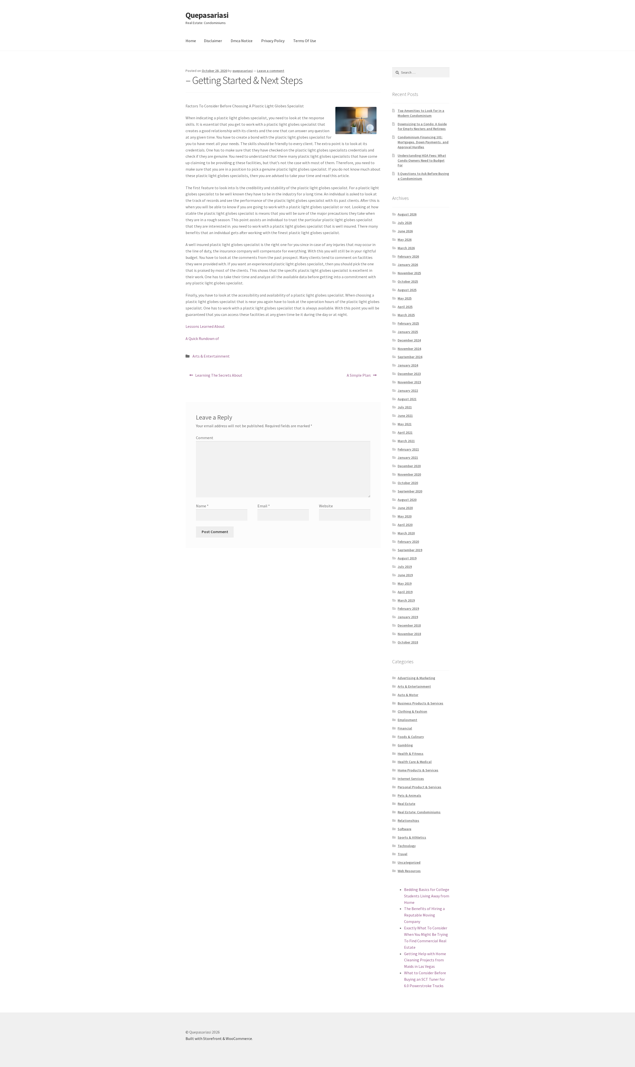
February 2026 (408, 256)
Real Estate (406, 803)
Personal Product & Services (419, 787)
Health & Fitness (410, 753)
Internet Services (411, 778)
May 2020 (405, 516)
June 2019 (405, 575)
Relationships (408, 820)
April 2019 (405, 592)
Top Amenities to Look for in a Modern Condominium (421, 113)
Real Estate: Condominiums (419, 812)
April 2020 (405, 524)
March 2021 (406, 441)
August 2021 (407, 399)
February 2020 (408, 541)
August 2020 (407, 499)
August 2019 (407, 558)
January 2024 (408, 365)
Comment (204, 437)
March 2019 (406, 600)
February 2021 (408, 449)
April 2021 (405, 432)
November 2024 (409, 348)
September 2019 (410, 550)
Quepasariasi (207, 15)
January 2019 (408, 617)
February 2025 (408, 323)
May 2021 (405, 424)
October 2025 (408, 281)
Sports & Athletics (412, 837)
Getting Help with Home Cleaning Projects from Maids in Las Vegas (425, 960)
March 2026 (406, 248)
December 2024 (409, 340)
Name (202, 505)
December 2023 (409, 373)
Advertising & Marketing (416, 678)
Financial (405, 728)
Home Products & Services (418, 770)
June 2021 (405, 415)
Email (263, 505)
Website (326, 505)
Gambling (405, 745)
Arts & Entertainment (211, 356)
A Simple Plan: (359, 376)
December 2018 (409, 625)
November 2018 (409, 634)
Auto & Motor (408, 695)
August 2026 (407, 214)
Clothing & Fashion (412, 711)
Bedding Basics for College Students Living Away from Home (426, 896)
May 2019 (405, 583)
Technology (407, 846)
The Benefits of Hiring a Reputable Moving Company (424, 915)
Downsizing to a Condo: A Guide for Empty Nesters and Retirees (422, 126)
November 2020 (409, 474)
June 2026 (405, 231)
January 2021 (408, 457)
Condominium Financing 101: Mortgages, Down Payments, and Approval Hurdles (423, 142)
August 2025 (407, 290)
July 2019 (405, 566)
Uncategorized (409, 862)
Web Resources (409, 871)
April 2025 (405, 307)
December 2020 (409, 466)
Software (404, 829)
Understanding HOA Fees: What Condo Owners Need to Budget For (422, 160)
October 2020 (408, 483)
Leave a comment (270, 70)
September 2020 (410, 491)
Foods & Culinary (411, 736)
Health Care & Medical (415, 762)
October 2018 (408, 642)
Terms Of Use (304, 40)
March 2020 (406, 533)
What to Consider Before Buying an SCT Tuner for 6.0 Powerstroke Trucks (425, 979)
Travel (402, 854)
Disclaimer (213, 40)
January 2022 (408, 390)
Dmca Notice (242, 40)
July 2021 (405, 407)
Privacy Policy (273, 40)
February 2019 (408, 608)
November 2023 (409, 382)
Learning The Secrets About (218, 376)
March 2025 (406, 315)
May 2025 (405, 298)
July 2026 (405, 222)
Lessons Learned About (205, 326)
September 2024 (410, 357)
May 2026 (405, 239)
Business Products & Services (420, 703)
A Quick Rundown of (202, 338)
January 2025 (408, 332)
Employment (407, 720)
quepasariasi (242, 70)
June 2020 (405, 508)
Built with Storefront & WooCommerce (219, 1038)
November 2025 (409, 273)
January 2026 (408, 264)
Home (191, 40)
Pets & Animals (409, 795)
